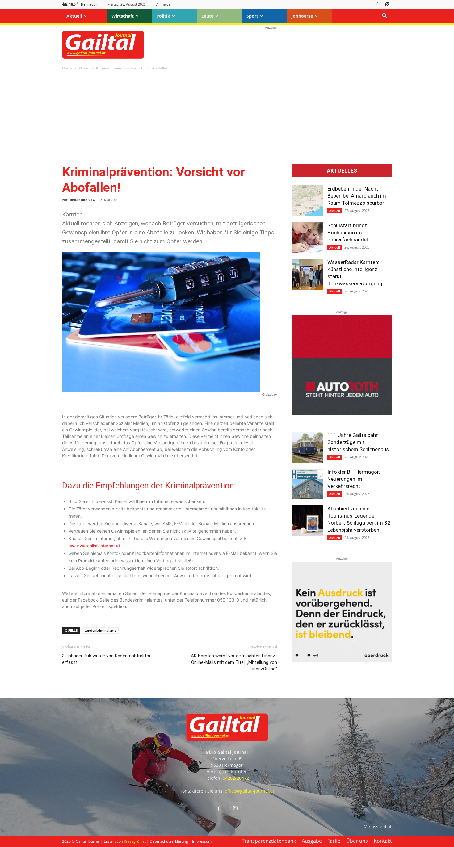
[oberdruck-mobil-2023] (342, 660)
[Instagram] (387, 4)
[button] (384, 16)
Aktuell (74, 16)
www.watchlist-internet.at (94, 545)
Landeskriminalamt (100, 630)
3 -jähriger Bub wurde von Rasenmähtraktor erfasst (106, 659)
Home (67, 68)
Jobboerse (302, 16)
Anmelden (164, 4)
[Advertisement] (270, 45)
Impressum (202, 841)
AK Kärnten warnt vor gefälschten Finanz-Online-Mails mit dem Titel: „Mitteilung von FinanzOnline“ (234, 662)
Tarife (334, 841)
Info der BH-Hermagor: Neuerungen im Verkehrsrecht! (353, 479)
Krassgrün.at (135, 841)
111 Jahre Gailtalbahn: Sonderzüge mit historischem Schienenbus (358, 442)
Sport (252, 16)
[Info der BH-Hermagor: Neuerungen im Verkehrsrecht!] (307, 483)
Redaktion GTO (82, 199)
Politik (163, 16)
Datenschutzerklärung (169, 841)
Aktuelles (342, 171)
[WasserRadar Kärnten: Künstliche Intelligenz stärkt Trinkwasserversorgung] (307, 274)
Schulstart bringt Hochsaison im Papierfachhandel (347, 232)
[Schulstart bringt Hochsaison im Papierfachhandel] (307, 237)
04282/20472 (236, 778)
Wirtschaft (122, 16)
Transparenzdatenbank (269, 841)
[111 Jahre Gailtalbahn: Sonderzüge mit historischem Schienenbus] (307, 447)
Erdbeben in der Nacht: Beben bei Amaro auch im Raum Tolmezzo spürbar (356, 196)
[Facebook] (377, 4)
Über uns (357, 841)
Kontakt (383, 841)
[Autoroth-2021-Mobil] (342, 413)
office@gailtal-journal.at (249, 791)
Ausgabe (312, 841)
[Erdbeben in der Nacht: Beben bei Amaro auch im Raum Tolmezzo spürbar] (307, 200)
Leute (207, 16)
